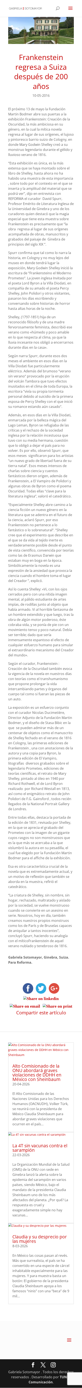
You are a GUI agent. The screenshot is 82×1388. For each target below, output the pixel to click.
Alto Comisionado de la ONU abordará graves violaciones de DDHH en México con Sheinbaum (36, 1072)
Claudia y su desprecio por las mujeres (39, 1239)
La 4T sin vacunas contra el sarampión (39, 1148)
